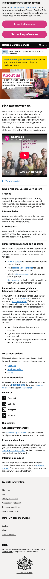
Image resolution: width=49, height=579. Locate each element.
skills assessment (21, 274)
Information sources (10, 511)
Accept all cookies (24, 24)
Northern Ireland (15, 369)
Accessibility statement (11, 503)
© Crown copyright (25, 572)
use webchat (26, 387)
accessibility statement (16, 432)
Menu (42, 45)
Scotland (11, 366)
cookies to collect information (23, 7)
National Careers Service (15, 44)
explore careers (14, 261)
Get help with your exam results (19, 59)
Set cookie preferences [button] (24, 34)
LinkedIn (11, 404)
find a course (13, 280)
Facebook (12, 398)
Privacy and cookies (10, 498)
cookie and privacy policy (13, 450)
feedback (6, 53)
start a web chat (19, 301)
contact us (23, 298)
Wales (10, 372)
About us (6, 490)
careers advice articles (22, 267)
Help (4, 494)
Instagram (12, 409)
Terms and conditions (10, 507)
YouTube (11, 415)
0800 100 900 (18, 385)
